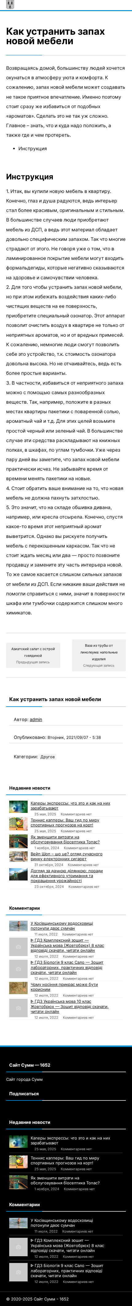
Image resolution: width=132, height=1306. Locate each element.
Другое (48, 757)
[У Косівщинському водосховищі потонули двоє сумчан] (18, 926)
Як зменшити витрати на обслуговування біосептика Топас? (65, 839)
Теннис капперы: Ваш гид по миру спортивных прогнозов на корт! (65, 822)
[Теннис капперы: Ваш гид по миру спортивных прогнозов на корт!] (18, 824)
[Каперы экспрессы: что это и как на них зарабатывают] (18, 807)
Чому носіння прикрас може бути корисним (64, 987)
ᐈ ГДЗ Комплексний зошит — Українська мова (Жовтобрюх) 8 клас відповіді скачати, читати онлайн (67, 945)
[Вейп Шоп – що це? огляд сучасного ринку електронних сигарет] (18, 856)
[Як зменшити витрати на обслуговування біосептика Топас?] (18, 841)
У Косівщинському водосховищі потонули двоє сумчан (62, 926)
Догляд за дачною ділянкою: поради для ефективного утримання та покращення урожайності (67, 875)
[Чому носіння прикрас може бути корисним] (18, 988)
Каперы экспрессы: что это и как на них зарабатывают (70, 805)
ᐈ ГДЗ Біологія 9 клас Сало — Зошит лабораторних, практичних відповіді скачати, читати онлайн (67, 967)
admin (36, 719)
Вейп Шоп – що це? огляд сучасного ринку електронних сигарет (67, 856)
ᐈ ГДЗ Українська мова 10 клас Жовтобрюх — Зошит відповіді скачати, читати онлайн (70, 1006)
